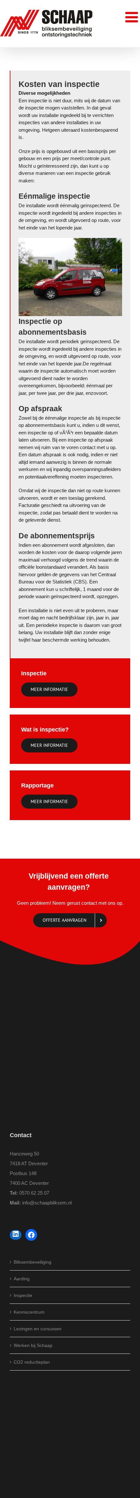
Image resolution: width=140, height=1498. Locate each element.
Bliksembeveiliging (32, 1262)
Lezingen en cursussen (38, 1328)
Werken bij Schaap (33, 1345)
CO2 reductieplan (32, 1362)
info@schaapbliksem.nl (47, 1202)
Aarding (22, 1278)
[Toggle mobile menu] (132, 17)
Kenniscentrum (29, 1312)
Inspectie (23, 1295)
